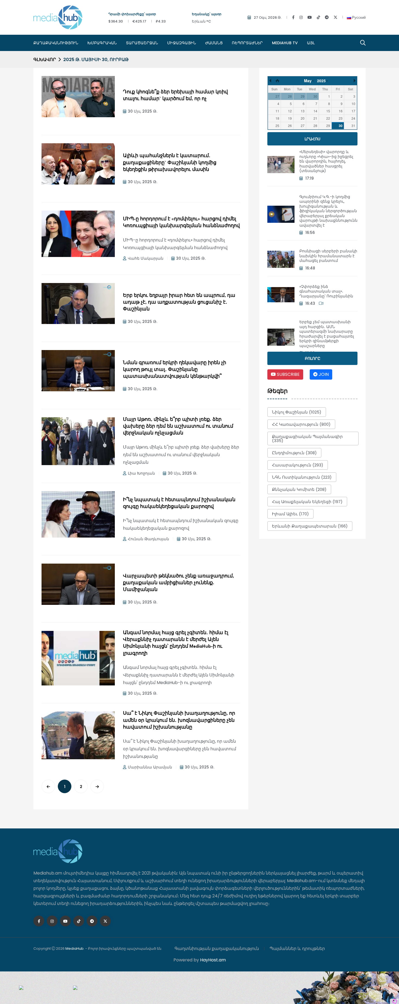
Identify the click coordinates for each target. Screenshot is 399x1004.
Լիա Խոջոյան (141, 473)
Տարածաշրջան (142, 43)
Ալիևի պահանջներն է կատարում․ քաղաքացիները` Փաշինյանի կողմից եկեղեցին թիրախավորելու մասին (169, 163)
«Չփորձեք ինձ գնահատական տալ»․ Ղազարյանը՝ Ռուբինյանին (326, 291)
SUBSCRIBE (288, 374)
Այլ (311, 43)
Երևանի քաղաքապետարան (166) (310, 526)
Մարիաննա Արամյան (150, 767)
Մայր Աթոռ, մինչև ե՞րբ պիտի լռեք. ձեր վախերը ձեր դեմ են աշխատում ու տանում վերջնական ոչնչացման (178, 426)
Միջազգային (181, 43)
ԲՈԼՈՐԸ (312, 358)
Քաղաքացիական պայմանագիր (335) (307, 438)
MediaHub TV (285, 43)
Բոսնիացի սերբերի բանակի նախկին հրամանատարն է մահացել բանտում (328, 255)
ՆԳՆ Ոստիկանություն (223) (302, 477)
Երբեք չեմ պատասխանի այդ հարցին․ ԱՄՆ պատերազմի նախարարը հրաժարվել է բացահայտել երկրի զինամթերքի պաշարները (326, 333)
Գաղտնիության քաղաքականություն (217, 948)
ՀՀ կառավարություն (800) (301, 424)
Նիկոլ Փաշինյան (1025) (296, 412)
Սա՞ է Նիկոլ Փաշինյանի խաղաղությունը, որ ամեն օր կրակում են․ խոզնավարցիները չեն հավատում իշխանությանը (179, 720)
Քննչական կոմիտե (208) (299, 489)
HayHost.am (213, 960)
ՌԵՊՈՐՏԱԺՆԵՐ (247, 43)
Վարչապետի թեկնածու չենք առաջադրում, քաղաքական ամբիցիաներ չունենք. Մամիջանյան (178, 583)
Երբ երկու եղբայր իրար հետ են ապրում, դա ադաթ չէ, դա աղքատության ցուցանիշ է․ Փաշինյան (179, 302)
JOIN (323, 374)
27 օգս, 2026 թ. (267, 17)
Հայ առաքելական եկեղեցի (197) (307, 501)
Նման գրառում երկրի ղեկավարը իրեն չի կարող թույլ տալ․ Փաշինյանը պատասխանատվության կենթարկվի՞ (174, 370)
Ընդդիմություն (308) (294, 453)
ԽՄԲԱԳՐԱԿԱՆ (102, 43)
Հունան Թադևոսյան (148, 539)
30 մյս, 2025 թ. (142, 111)
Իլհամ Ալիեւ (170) (290, 514)
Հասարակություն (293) (297, 465)
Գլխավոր (44, 59)
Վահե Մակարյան (145, 258)
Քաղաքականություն (55, 43)
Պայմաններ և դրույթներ (297, 948)
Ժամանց (214, 43)
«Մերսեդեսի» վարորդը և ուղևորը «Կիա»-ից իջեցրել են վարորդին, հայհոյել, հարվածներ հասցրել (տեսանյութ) (326, 161)
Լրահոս (312, 139)
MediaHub (74, 948)
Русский (358, 17)
